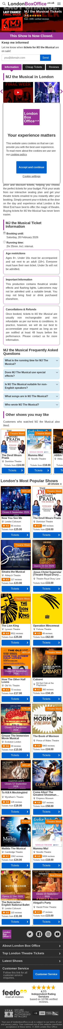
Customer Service (46, 974)
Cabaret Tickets (41, 649)
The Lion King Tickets (13, 595)
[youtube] (57, 934)
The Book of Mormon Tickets (44, 706)
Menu (58, 1)
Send (45, 57)
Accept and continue (31, 167)
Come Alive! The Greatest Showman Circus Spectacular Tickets (47, 764)
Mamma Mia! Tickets (39, 430)
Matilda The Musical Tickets (12, 819)
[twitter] (30, 934)
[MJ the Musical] (18, 92)
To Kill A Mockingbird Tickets (13, 762)
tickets (15, 535)
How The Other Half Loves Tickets (12, 650)
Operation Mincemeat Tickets (44, 596)
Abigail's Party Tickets (45, 871)
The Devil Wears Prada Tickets (10, 431)
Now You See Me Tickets (15, 487)
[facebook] (39, 934)
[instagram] (48, 934)
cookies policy (18, 154)
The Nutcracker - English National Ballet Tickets (15, 873)
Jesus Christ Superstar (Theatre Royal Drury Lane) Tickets (45, 544)
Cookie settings (31, 176)
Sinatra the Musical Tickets (12, 542)
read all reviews (14, 997)
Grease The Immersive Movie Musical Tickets (14, 706)
